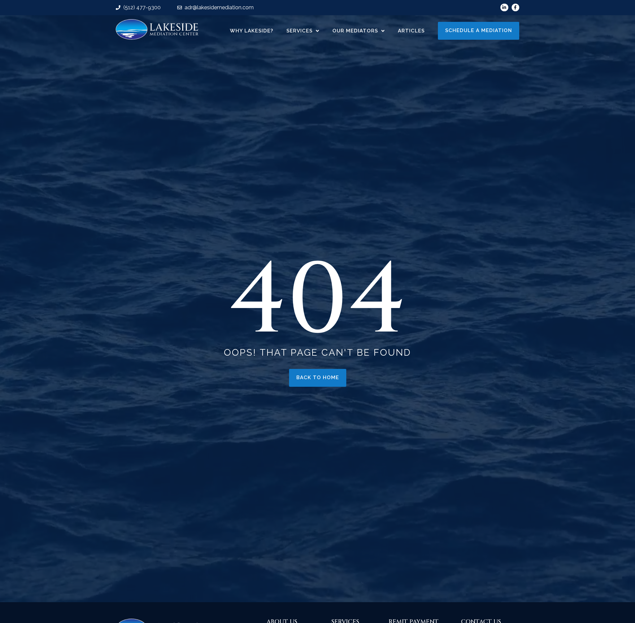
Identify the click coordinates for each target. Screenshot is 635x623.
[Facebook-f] (515, 7)
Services (299, 31)
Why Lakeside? (251, 31)
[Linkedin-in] (504, 7)
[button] (478, 31)
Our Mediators (355, 31)
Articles (411, 31)
